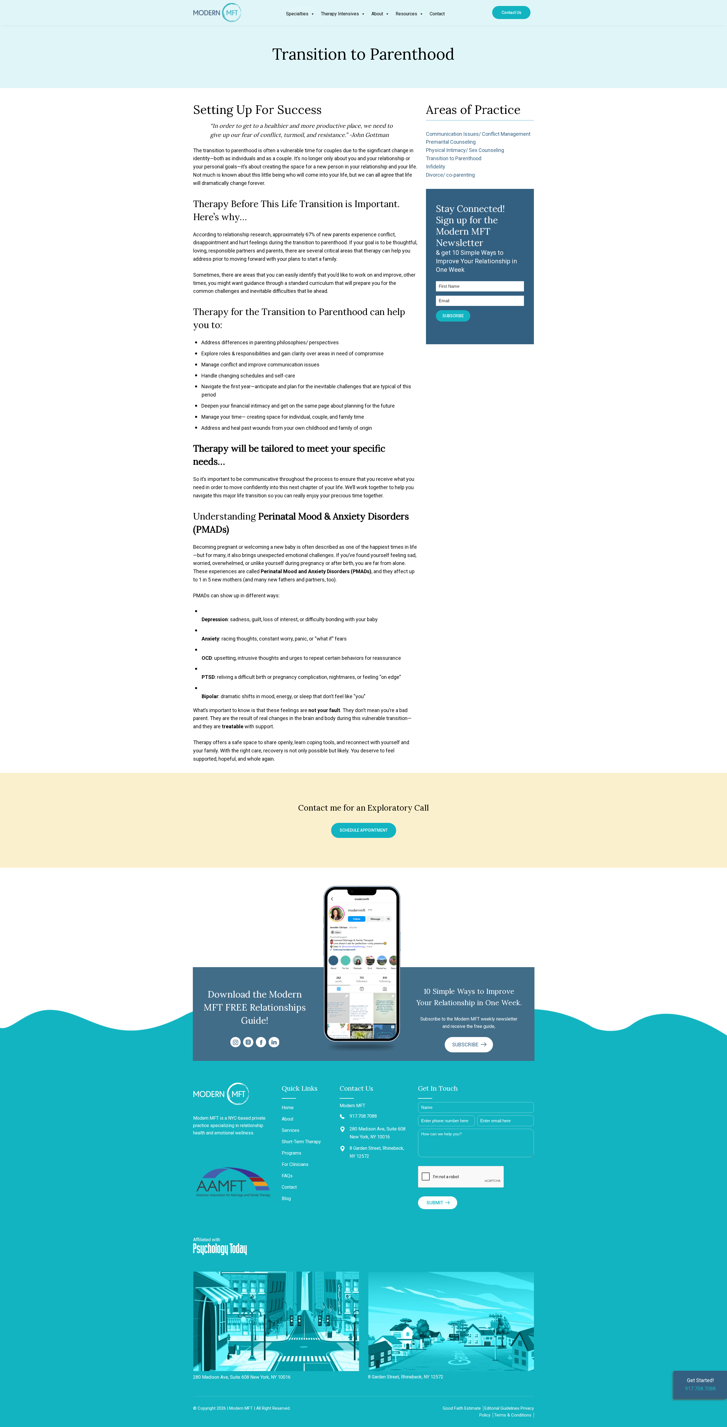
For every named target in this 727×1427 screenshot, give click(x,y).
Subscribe (453, 316)
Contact (437, 13)
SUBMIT (435, 1202)
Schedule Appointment (364, 830)
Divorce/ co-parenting (450, 175)
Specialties (297, 13)
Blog (286, 1198)
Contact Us (511, 12)
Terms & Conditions (512, 1415)
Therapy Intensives (340, 13)
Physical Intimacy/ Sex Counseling (465, 150)
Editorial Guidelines (501, 1408)
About (377, 13)
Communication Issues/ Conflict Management (478, 134)
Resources (406, 13)
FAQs (287, 1175)
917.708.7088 (700, 1388)
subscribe (466, 1045)
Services (290, 1130)
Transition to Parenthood (453, 158)
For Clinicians (295, 1164)
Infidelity (435, 167)
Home (288, 1107)
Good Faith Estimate (462, 1408)
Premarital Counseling (451, 142)
